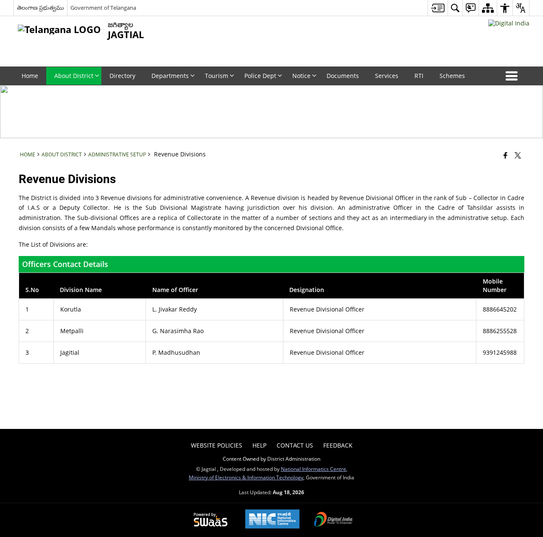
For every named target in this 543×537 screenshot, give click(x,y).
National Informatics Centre (313, 468)
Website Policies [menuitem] (216, 445)
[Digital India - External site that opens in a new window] (508, 23)
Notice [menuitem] (301, 76)
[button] (513, 76)
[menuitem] (438, 8)
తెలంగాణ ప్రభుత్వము (40, 7)
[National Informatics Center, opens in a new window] (272, 520)
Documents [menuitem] (343, 76)
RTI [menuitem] (418, 76)
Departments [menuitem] (170, 76)
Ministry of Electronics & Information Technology (246, 477)
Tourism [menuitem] (216, 76)
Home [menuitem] (30, 76)
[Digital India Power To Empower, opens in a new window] (333, 520)
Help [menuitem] (259, 445)
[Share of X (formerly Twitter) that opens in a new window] (517, 155)
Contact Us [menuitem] (295, 445)
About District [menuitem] (73, 76)
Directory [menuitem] (122, 76)
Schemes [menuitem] (452, 76)
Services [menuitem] (386, 76)
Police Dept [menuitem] (260, 76)
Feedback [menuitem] (338, 445)
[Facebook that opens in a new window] (505, 155)
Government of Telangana (103, 7)
